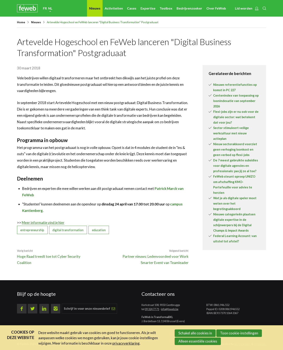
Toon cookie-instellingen (239, 333)
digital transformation (67, 230)
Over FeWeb (216, 8)
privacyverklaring (126, 343)
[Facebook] (22, 308)
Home (21, 22)
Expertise (147, 8)
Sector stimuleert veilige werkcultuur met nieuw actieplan (231, 133)
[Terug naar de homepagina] (27, 8)
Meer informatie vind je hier (43, 222)
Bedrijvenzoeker (189, 8)
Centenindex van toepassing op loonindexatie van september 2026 (236, 101)
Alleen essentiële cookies (197, 341)
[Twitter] (32, 308)
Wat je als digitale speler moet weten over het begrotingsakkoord (234, 203)
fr (45, 8)
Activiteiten (114, 8)
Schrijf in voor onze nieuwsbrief (87, 308)
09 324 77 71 (152, 309)
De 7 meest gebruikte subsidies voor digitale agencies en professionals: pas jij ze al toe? (235, 165)
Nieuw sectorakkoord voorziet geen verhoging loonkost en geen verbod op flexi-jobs (235, 149)
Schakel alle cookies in (195, 333)
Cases (131, 8)
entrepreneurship (32, 230)
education (99, 230)
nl (50, 8)
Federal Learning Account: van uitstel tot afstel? (235, 238)
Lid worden (243, 8)
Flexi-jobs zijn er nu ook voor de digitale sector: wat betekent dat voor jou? (236, 117)
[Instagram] (55, 308)
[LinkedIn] (44, 308)
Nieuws (94, 8)
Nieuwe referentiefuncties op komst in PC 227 (235, 87)
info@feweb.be (169, 309)
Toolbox (166, 8)
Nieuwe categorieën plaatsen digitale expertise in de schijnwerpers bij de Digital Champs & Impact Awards (234, 222)
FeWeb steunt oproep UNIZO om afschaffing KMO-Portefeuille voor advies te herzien (234, 184)
